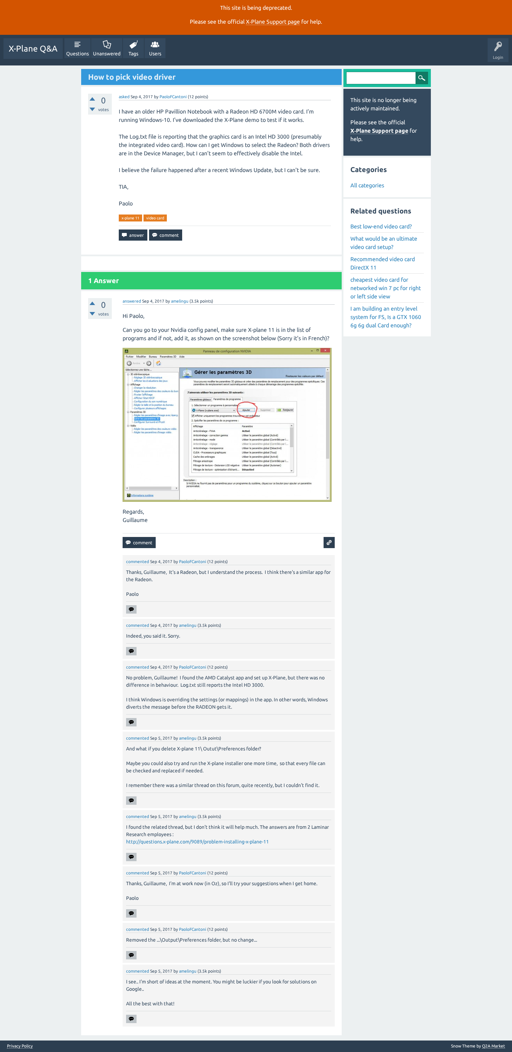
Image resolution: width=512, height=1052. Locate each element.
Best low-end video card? (381, 226)
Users (155, 53)
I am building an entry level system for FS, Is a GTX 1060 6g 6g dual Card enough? (385, 316)
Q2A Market (493, 1046)
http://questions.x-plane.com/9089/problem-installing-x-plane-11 (197, 841)
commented (137, 561)
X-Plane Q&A (33, 48)
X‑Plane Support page (273, 21)
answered (132, 301)
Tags (133, 53)
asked (124, 96)
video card (155, 218)
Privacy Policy (20, 1046)
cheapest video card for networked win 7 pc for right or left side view (385, 287)
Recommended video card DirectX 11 (382, 263)
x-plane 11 (130, 218)
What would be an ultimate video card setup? (383, 242)
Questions (77, 53)
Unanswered (107, 53)
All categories (367, 185)
